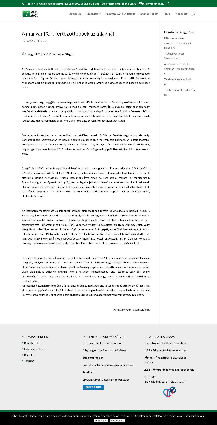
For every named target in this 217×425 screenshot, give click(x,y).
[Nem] (212, 418)
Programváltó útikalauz (120, 14)
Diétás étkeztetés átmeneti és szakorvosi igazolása (177, 43)
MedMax (92, 14)
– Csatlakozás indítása (173, 342)
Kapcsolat (182, 14)
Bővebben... (117, 420)
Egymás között (149, 14)
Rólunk (167, 14)
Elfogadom (100, 420)
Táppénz (29, 360)
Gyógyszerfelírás (34, 348)
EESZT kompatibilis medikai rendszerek (169, 369)
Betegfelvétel (32, 342)
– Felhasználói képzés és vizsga (165, 350)
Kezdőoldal (75, 14)
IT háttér (42, 40)
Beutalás (29, 354)
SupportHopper (93, 357)
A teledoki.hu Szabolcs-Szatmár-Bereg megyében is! (179, 68)
